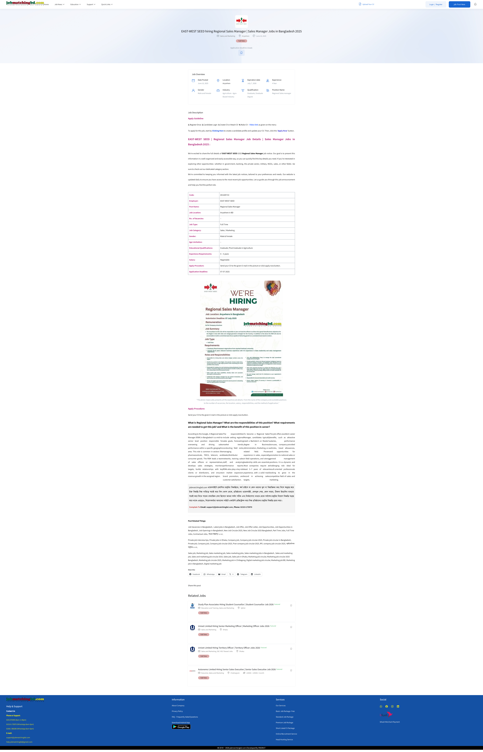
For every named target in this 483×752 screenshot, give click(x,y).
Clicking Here (218, 130)
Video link (253, 124)
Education (74, 4)
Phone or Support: (13, 715)
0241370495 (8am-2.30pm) (16, 720)
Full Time (241, 41)
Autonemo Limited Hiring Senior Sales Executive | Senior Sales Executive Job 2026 (237, 669)
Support (90, 4)
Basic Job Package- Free (285, 711)
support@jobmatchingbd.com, (220, 507)
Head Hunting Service (284, 739)
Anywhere (245, 36)
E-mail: (9, 733)
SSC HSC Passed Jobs (225, 651)
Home (46, 4)
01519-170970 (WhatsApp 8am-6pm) (20, 724)
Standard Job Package (284, 717)
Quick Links (106, 4)
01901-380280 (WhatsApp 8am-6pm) (20, 728)
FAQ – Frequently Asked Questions (185, 717)
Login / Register (435, 4)
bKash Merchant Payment (390, 722)
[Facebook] (386, 706)
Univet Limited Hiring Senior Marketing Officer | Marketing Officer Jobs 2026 (233, 626)
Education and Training (209, 608)
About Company (178, 705)
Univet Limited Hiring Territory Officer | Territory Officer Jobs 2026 (229, 647)
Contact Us (10, 711)
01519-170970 (246, 507)
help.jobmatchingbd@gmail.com (19, 742)
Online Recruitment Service (286, 734)
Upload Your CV (368, 4)
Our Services (281, 705)
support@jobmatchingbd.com (18, 737)
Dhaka (225, 629)
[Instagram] (392, 706)
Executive (204, 673)
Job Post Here (459, 4)
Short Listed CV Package (285, 728)
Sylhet (243, 608)
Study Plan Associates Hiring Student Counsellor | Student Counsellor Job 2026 (236, 604)
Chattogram (235, 673)
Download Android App (181, 722)
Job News (59, 4)
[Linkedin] (397, 706)
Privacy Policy (177, 711)
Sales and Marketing (227, 36)
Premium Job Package (284, 722)
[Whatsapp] (381, 706)
